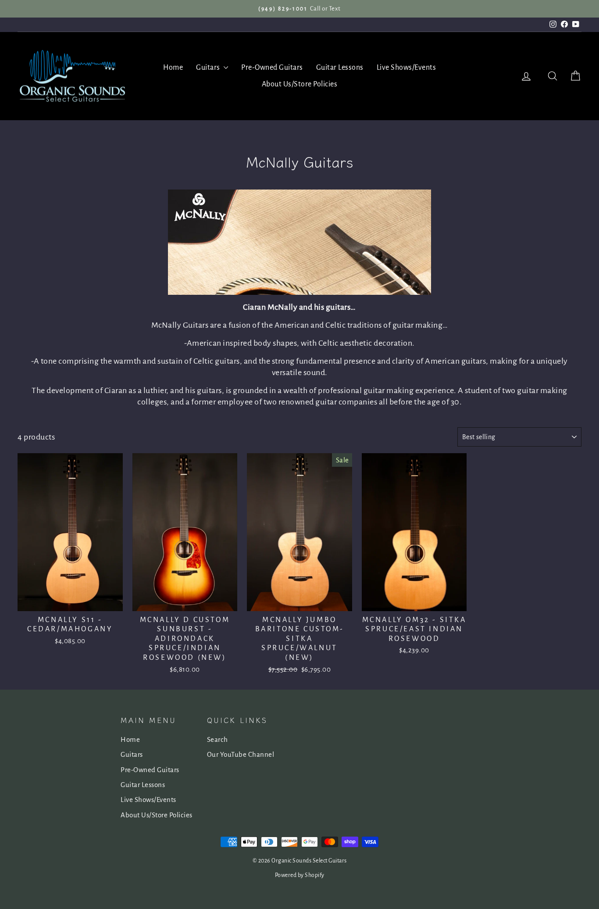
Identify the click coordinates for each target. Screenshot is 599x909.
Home (173, 68)
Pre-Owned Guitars (272, 68)
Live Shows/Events (406, 68)
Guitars (208, 68)
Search (217, 739)
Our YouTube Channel (241, 754)
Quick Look (70, 601)
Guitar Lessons (340, 68)
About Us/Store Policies (300, 84)
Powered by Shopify (299, 875)
